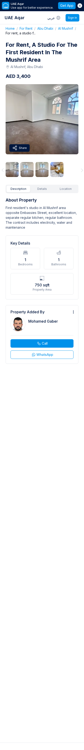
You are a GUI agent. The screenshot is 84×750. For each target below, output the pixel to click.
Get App (67, 5)
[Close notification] (80, 5)
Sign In (72, 17)
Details (42, 189)
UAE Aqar (14, 17)
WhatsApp (44, 354)
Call (45, 343)
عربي (51, 18)
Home (13, 28)
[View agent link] (42, 334)
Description (18, 189)
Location (66, 189)
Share (23, 148)
